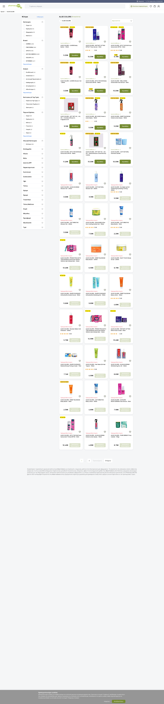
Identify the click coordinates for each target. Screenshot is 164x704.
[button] (26, 5)
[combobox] (122, 21)
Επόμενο (108, 461)
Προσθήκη (75, 55)
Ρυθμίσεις (107, 701)
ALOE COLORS (10, 11)
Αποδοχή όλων (118, 701)
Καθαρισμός (40, 17)
